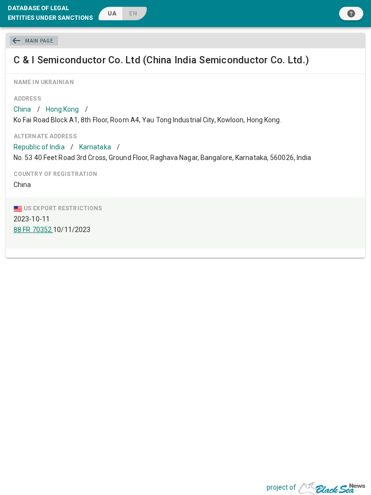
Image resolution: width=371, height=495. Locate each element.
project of (281, 487)
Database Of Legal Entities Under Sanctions (50, 12)
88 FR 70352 (33, 229)
